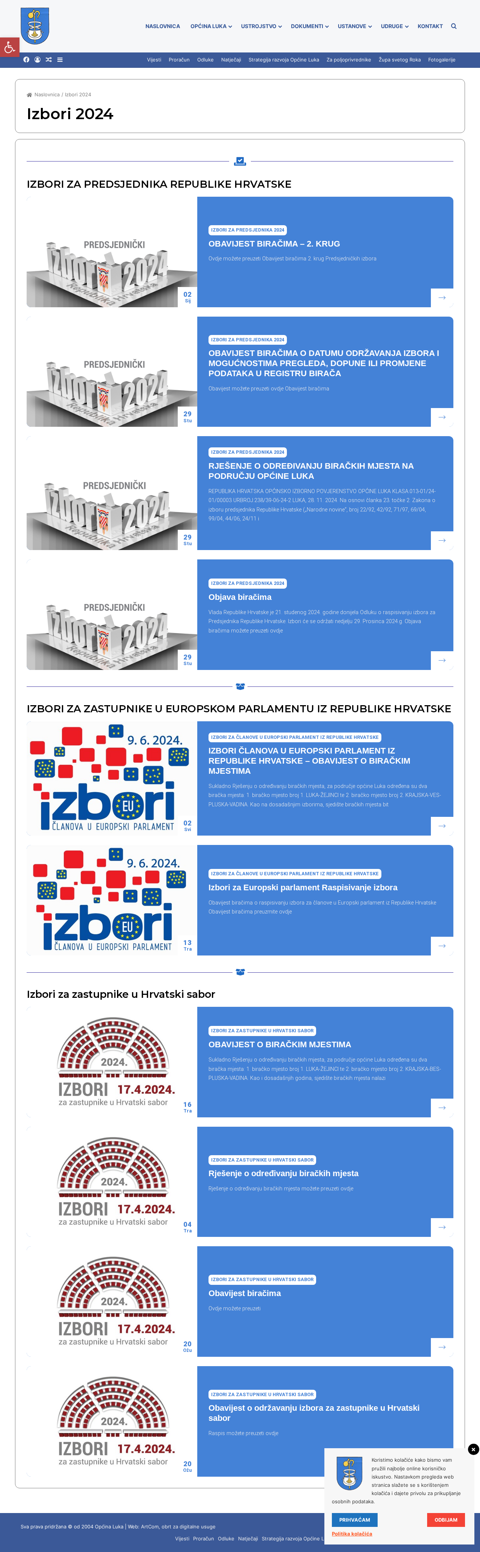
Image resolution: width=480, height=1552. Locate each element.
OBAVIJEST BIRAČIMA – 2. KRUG (274, 243)
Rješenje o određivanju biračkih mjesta (283, 1173)
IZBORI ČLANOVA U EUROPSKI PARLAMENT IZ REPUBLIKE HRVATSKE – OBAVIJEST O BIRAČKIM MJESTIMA (309, 761)
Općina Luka (208, 26)
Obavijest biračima (244, 1293)
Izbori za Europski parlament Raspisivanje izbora (303, 887)
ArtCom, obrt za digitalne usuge (178, 1527)
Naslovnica (163, 26)
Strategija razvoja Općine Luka (284, 60)
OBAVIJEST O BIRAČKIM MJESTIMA (279, 1044)
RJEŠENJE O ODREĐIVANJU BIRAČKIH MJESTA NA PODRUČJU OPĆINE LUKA (311, 471)
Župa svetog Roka (400, 60)
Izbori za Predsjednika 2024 (247, 230)
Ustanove (352, 26)
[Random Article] (48, 59)
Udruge (392, 26)
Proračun (179, 60)
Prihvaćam (354, 1520)
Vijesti (154, 60)
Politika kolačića (352, 1534)
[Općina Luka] (35, 26)
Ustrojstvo (258, 26)
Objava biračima (240, 597)
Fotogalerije (442, 60)
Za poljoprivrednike (349, 60)
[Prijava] (37, 59)
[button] (10, 47)
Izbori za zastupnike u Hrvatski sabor (262, 1030)
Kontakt (430, 26)
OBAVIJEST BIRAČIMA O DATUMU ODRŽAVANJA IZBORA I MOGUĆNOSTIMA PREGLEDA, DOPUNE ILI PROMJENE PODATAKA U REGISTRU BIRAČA (323, 363)
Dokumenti (307, 26)
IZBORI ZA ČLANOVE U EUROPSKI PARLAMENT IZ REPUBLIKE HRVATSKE (295, 737)
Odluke (205, 60)
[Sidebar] (60, 59)
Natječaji (231, 60)
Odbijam (446, 1520)
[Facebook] (26, 59)
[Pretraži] (453, 26)
